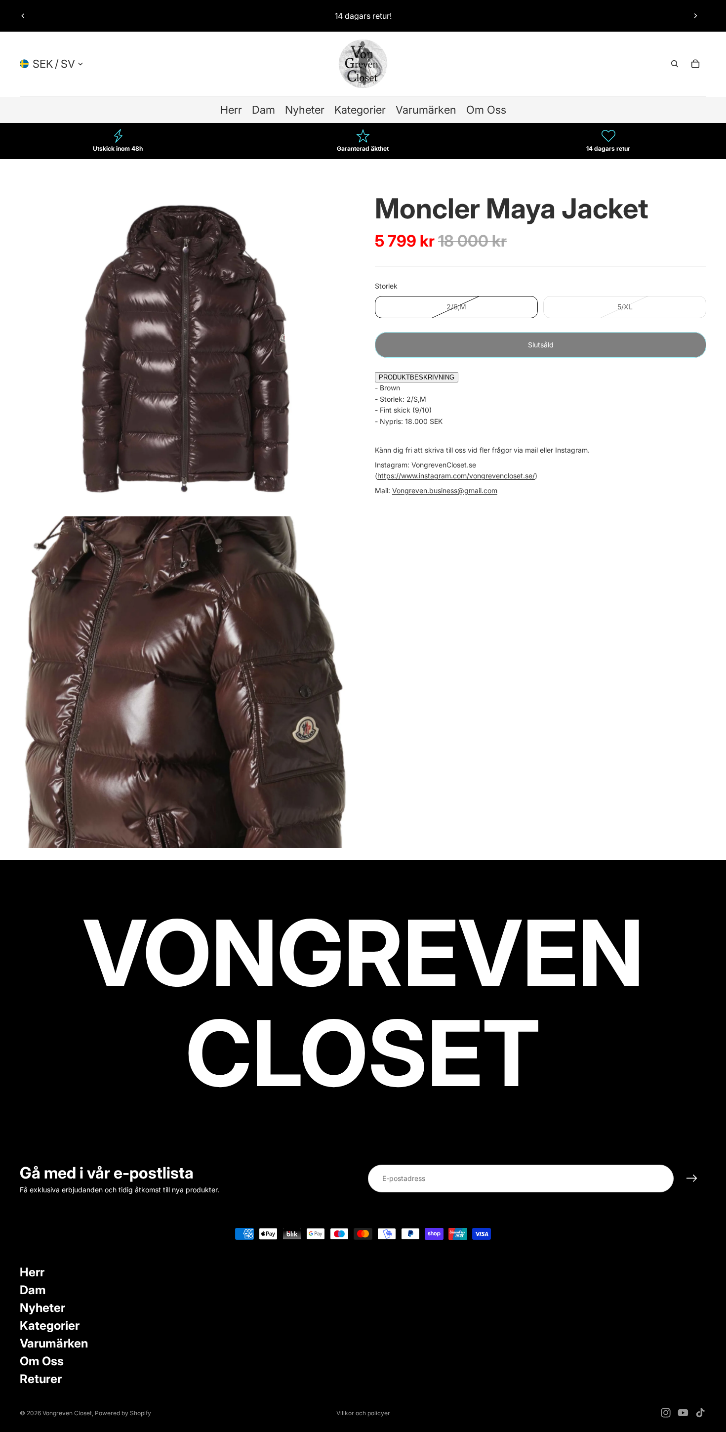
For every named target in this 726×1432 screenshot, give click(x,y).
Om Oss (42, 1361)
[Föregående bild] (23, 16)
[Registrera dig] (692, 1178)
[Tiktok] (700, 1413)
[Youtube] (683, 1413)
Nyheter (42, 1308)
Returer (41, 1379)
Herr (32, 1272)
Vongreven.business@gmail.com (444, 490)
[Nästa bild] (695, 16)
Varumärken (54, 1343)
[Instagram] (666, 1413)
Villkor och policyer (363, 1413)
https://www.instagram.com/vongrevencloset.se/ (456, 475)
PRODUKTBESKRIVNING (416, 377)
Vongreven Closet (67, 1413)
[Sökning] (675, 64)
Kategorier (50, 1325)
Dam (33, 1290)
